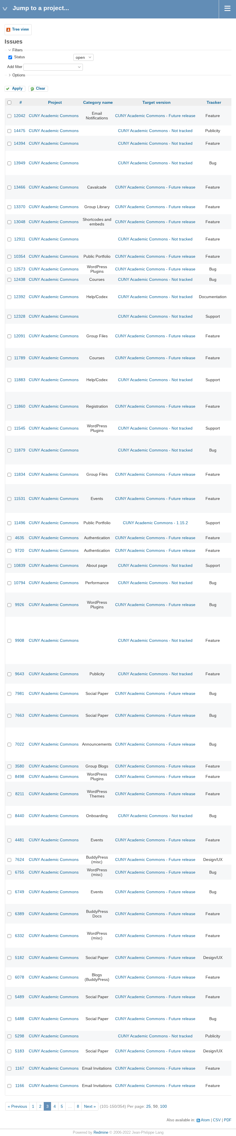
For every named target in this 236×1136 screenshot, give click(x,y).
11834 (19, 474)
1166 (19, 1085)
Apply (17, 88)
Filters (17, 50)
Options (18, 75)
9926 (19, 604)
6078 (19, 977)
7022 (19, 744)
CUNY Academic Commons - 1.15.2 (155, 522)
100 (163, 1106)
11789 (19, 358)
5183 (19, 1051)
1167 (19, 1068)
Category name (98, 102)
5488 (19, 1018)
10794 (19, 582)
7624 (19, 859)
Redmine (101, 1133)
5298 (19, 1036)
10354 (19, 256)
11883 (19, 379)
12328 (19, 316)
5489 (19, 996)
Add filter (14, 67)
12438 (19, 279)
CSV (217, 1120)
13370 (19, 206)
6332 (19, 935)
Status (19, 57)
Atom (205, 1120)
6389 (19, 913)
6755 (19, 872)
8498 (19, 776)
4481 (19, 840)
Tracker (214, 102)
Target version (156, 102)
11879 (19, 450)
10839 (19, 565)
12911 (19, 239)
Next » (90, 1106)
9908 (19, 640)
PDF (227, 1120)
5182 (19, 957)
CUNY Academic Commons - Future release (155, 115)
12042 (19, 115)
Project (55, 102)
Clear (40, 88)
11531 (19, 498)
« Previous (17, 1106)
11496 (19, 522)
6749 (19, 891)
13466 (19, 187)
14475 (19, 130)
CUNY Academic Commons (54, 115)
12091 (19, 336)
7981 (19, 693)
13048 (19, 221)
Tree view (20, 29)
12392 (19, 296)
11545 (19, 428)
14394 (19, 143)
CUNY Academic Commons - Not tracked (155, 130)
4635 (19, 537)
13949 (19, 163)
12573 (19, 269)
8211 (19, 793)
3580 (19, 766)
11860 (19, 406)
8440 (19, 815)
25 (148, 1106)
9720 (19, 550)
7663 (19, 715)
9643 (19, 674)
